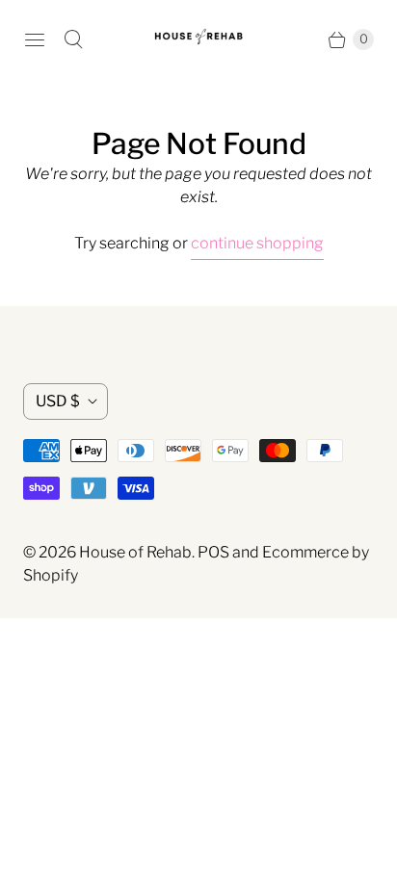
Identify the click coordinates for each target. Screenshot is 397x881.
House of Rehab (135, 552)
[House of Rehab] (198, 39)
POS (213, 552)
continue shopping (257, 243)
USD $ (58, 401)
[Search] (73, 39)
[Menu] (34, 39)
